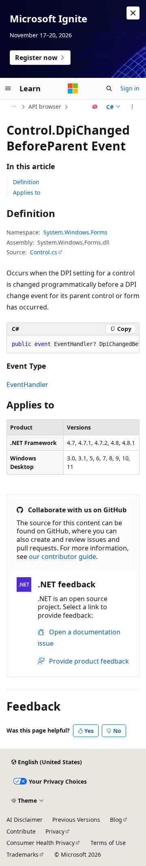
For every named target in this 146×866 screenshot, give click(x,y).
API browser (44, 106)
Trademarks (22, 854)
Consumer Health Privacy (40, 843)
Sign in (130, 88)
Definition (26, 182)
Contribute (21, 831)
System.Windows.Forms (75, 232)
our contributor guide (62, 556)
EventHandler (27, 384)
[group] (73, 344)
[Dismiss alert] (133, 12)
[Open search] (109, 88)
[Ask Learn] (95, 106)
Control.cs (43, 252)
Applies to (26, 192)
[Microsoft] (73, 88)
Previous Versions (76, 819)
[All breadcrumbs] (13, 106)
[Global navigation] (8, 88)
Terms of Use (108, 843)
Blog (116, 819)
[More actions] (132, 106)
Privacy (54, 831)
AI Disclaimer (24, 819)
